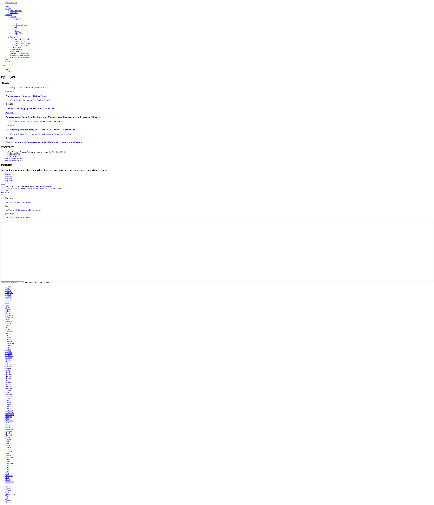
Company (8, 9)
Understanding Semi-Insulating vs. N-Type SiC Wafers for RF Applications (40, 130)
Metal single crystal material (20, 57)
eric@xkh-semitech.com (14, 158)
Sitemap (39, 186)
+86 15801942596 (12, 202)
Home (7, 7)
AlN (16, 27)
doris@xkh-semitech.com (14, 160)
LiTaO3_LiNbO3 (20, 25)
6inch (30, 188)
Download (14, 13)
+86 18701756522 (25, 202)
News (7, 59)
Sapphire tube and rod (22, 43)
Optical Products (16, 37)
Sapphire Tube (38, 188)
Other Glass (18, 33)
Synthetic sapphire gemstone (20, 55)
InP (15, 29)
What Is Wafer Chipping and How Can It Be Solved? (30, 108)
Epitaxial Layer (15, 47)
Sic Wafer (13, 188)
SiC (15, 21)
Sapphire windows (21, 45)
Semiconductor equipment (19, 53)
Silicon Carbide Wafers (52, 188)
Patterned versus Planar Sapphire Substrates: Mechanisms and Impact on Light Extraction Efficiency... (53, 117)
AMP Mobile (47, 186)
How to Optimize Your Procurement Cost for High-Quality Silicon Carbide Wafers (43, 142)
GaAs (16, 31)
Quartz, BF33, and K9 (22, 39)
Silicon (16, 23)
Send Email (5, 192)
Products (8, 15)
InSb (16, 35)
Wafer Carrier (15, 51)
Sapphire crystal (20, 41)
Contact (8, 61)
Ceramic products (16, 49)
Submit (3, 184)
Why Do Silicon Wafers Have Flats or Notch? (26, 96)
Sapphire (17, 19)
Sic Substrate (22, 188)
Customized (5, 188)
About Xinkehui (16, 11)
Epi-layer (8, 71)
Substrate (13, 17)
